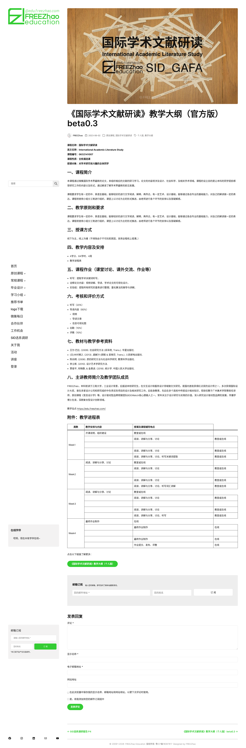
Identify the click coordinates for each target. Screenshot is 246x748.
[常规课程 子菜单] (25, 280)
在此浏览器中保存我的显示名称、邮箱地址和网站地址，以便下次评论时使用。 (110, 692)
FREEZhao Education (135, 744)
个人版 (140, 135)
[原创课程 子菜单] (25, 273)
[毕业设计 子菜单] (25, 288)
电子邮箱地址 (75, 666)
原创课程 (110, 135)
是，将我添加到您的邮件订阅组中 (86, 699)
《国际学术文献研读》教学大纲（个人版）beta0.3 (209, 731)
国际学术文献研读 (124, 135)
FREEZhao (191, 744)
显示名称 (72, 654)
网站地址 (71, 679)
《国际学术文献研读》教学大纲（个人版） (92, 563)
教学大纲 (149, 135)
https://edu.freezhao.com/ (91, 408)
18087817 (167, 744)
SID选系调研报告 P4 (80, 731)
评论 (70, 623)
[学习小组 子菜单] (25, 295)
